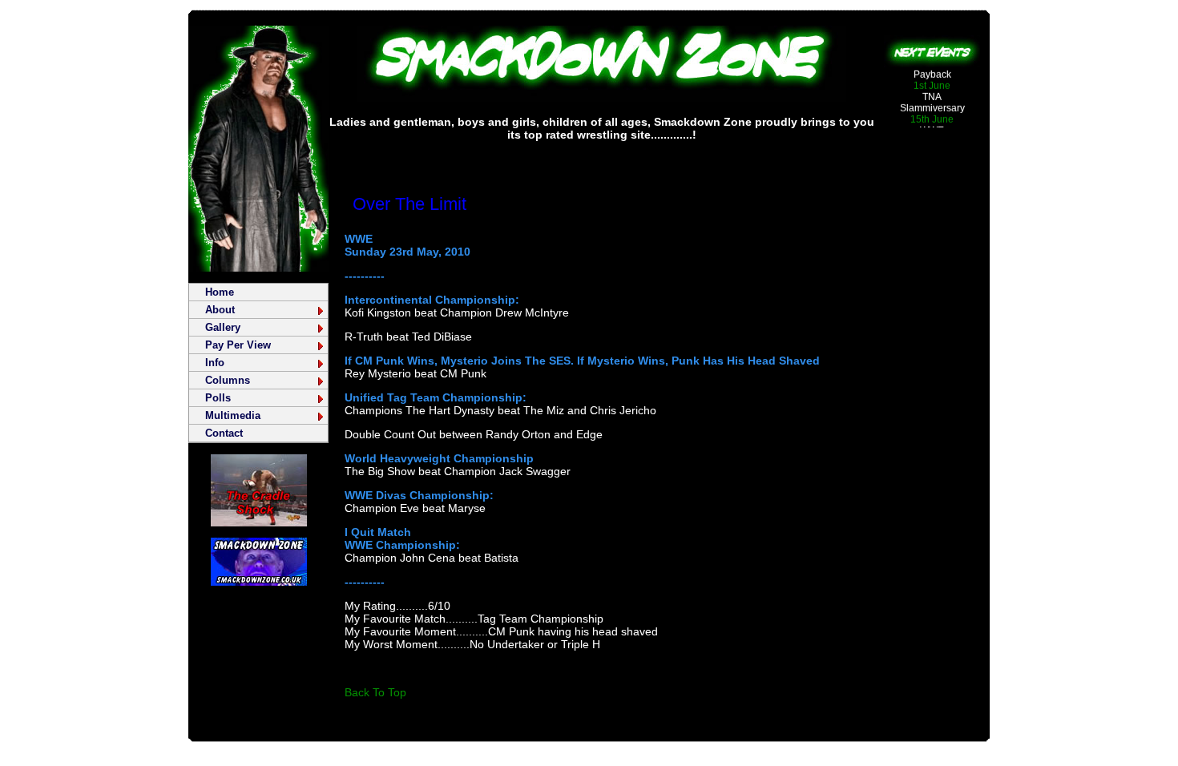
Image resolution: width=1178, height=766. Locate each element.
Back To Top (375, 692)
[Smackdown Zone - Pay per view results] (601, 97)
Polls (218, 398)
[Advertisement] (601, 156)
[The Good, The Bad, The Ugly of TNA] (259, 522)
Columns (227, 380)
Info (214, 363)
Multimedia (232, 415)
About (220, 310)
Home (219, 292)
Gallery (222, 327)
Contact (224, 433)
